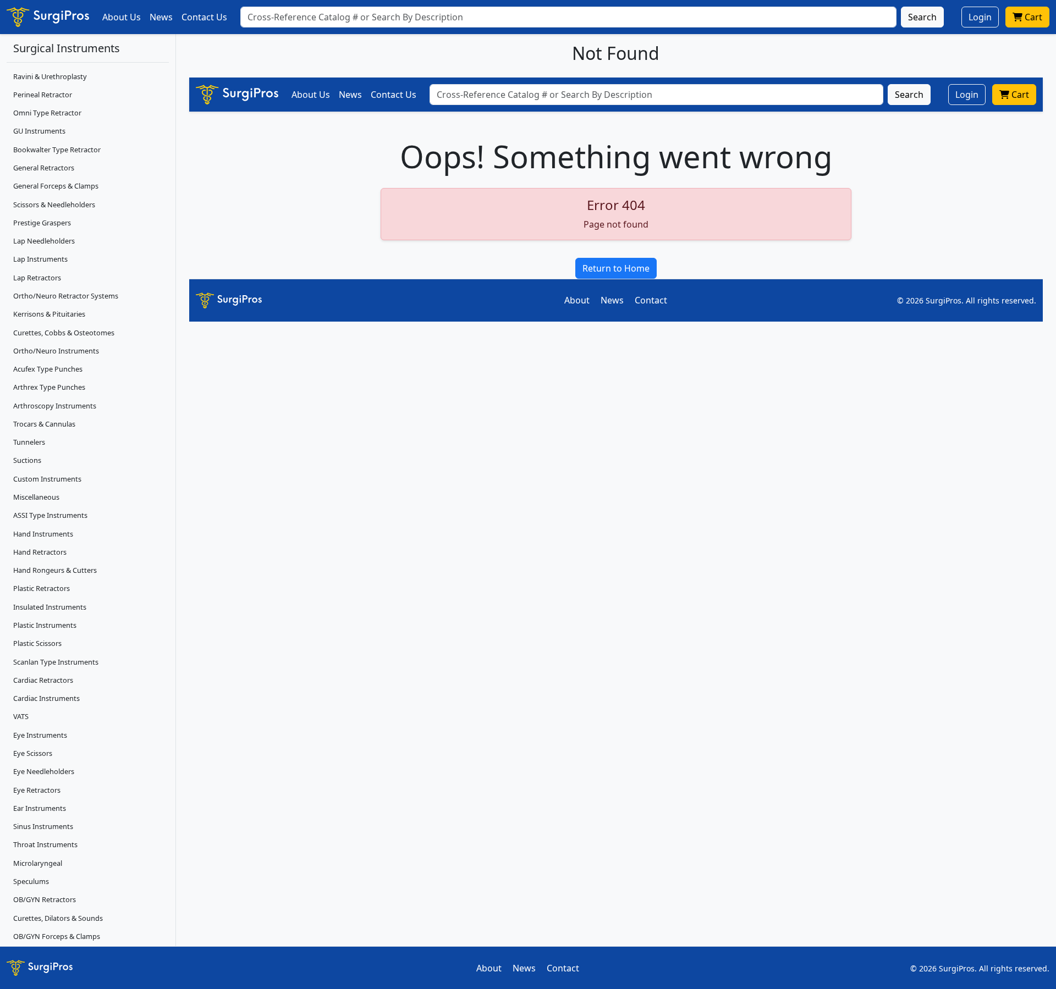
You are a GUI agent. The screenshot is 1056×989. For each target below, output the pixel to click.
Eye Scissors (32, 753)
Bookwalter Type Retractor (57, 149)
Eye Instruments (40, 735)
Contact (651, 300)
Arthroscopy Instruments (54, 406)
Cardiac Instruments (46, 698)
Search (922, 17)
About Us (121, 17)
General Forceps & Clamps (55, 186)
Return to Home (616, 268)
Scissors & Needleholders (54, 204)
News (161, 17)
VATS (21, 716)
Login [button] (980, 17)
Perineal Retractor (42, 95)
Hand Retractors (40, 552)
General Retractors (43, 168)
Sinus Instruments (43, 826)
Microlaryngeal (37, 863)
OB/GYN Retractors (44, 899)
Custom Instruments (47, 479)
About (577, 300)
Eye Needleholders (43, 771)
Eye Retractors (37, 790)
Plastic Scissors (37, 643)
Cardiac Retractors (43, 680)
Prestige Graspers (42, 223)
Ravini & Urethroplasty (50, 76)
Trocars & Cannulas (44, 424)
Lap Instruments (40, 259)
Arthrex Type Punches (49, 387)
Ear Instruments (39, 808)
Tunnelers (29, 442)
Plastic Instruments (44, 625)
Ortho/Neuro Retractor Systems (65, 296)
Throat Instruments (45, 844)
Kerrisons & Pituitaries (49, 314)
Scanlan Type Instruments (55, 662)
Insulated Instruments (49, 607)
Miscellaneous (36, 497)
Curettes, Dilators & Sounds (58, 918)
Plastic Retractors (41, 588)
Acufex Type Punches (47, 369)
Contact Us (204, 17)
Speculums (31, 881)
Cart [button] (1032, 17)
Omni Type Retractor (47, 113)
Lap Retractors (37, 278)
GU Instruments (39, 131)
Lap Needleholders (44, 241)
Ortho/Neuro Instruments (56, 351)
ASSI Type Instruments (50, 515)
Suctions (27, 460)
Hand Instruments (43, 534)
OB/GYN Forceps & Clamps (56, 936)
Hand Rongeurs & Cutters (55, 570)
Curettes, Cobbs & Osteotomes (63, 333)
